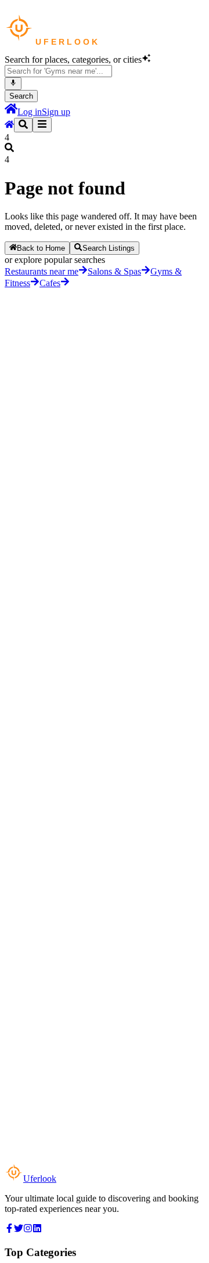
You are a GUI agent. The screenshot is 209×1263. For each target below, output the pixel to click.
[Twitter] (18, 1230)
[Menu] (42, 124)
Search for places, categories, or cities (73, 59)
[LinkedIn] (37, 1230)
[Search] (23, 125)
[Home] (11, 112)
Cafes (49, 283)
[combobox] (58, 71)
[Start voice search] (13, 83)
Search (21, 96)
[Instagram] (28, 1230)
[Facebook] (9, 1230)
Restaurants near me (41, 271)
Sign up (56, 112)
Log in (29, 112)
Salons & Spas (114, 271)
